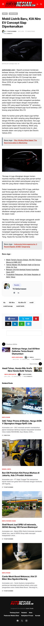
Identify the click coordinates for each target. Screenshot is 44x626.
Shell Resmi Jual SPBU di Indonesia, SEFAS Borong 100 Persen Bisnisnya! (20, 525)
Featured (8, 521)
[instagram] (14, 292)
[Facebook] (17, 621)
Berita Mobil (13, 13)
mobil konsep (8, 306)
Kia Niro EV (22, 302)
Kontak (37, 615)
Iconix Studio (29, 608)
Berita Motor (12, 374)
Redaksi (24, 612)
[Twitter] (22, 621)
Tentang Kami (14, 612)
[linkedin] (18, 292)
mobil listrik (20, 306)
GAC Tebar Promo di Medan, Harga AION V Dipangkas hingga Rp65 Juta (22, 422)
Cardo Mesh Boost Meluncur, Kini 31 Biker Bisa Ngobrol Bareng (19, 577)
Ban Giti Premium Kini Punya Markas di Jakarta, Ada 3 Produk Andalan (20, 474)
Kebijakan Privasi (27, 615)
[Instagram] (26, 621)
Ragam (8, 417)
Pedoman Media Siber (11, 615)
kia (4, 302)
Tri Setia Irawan (19, 289)
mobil (31, 302)
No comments (8, 33)
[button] (3, 4)
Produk (8, 572)
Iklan (30, 612)
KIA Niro (12, 302)
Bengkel (4, 469)
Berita (5, 13)
